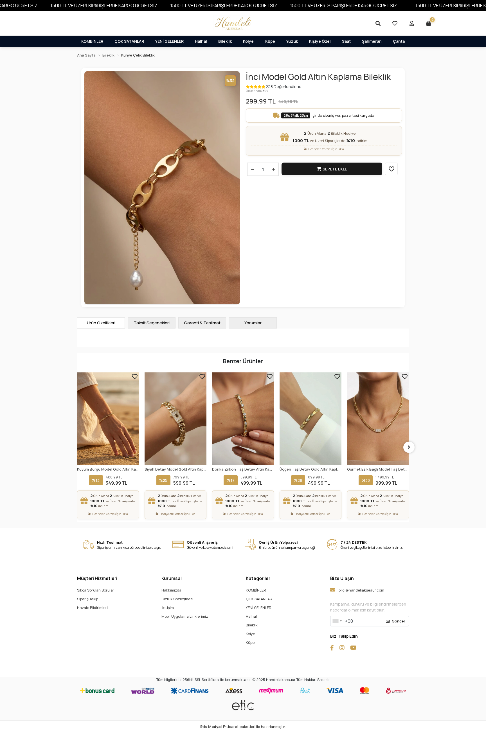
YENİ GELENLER (169, 41)
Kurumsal (171, 578)
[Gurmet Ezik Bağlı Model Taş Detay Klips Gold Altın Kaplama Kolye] (310, 418)
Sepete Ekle (335, 169)
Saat (346, 41)
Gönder (398, 621)
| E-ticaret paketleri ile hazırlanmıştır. (243, 726)
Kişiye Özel (320, 41)
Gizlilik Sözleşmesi (177, 598)
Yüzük (292, 41)
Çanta (399, 41)
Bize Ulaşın (342, 578)
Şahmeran (372, 41)
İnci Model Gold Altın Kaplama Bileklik (318, 76)
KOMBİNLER (92, 41)
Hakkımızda (171, 590)
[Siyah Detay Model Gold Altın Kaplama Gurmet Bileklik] (108, 418)
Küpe (270, 41)
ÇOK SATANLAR (129, 41)
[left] (77, 447)
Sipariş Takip (87, 598)
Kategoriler (258, 578)
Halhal (201, 41)
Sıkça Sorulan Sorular (95, 590)
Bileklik (225, 41)
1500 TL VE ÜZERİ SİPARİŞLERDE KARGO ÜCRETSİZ (104, 5)
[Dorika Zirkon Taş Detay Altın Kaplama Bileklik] (175, 418)
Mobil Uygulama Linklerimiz (184, 616)
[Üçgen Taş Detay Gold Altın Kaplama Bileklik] (243, 418)
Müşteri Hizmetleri (97, 578)
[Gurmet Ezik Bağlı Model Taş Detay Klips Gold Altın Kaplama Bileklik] (378, 418)
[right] (409, 447)
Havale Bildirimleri (92, 607)
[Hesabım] (411, 23)
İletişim (167, 607)
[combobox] (336, 621)
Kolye (248, 41)
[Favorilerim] (394, 23)
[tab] (101, 323)
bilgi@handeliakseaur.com (361, 590)
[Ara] (378, 23)
